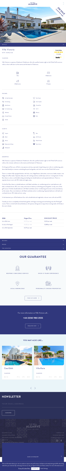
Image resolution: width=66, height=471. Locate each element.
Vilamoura (5, 58)
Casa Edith (8, 369)
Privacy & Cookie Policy (24, 468)
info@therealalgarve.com (57, 437)
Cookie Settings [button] (44, 468)
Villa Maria (40, 369)
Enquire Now (32, 326)
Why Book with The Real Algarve (13, 442)
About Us (5, 440)
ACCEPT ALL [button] (35, 468)
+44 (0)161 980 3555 (33, 318)
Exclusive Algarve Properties (12, 437)
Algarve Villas (7, 432)
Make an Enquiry (33, 456)
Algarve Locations (8, 435)
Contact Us (60, 432)
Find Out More (32, 298)
